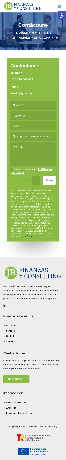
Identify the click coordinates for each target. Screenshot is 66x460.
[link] (62, 15)
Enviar (49, 180)
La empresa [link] (11, 325)
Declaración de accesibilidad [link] (19, 413)
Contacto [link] (10, 336)
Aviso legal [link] (11, 407)
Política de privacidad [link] (16, 402)
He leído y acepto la (31, 171)
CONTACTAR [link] (15, 379)
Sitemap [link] (10, 341)
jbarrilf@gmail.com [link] (22, 93)
